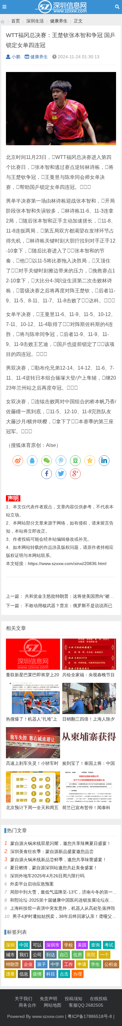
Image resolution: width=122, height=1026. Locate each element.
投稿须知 (73, 998)
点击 (64, 973)
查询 (95, 944)
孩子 (41, 964)
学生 (95, 964)
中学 (55, 964)
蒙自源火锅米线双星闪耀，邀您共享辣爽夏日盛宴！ (60, 843)
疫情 (37, 973)
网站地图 (52, 1005)
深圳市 (52, 944)
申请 (82, 964)
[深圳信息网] (2, 21)
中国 (23, 944)
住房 (77, 954)
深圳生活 (35, 20)
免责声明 (48, 998)
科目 (50, 973)
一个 (104, 954)
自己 (64, 954)
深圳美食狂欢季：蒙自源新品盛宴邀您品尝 (52, 851)
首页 (15, 20)
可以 (37, 944)
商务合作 (27, 1005)
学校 (68, 944)
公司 (37, 954)
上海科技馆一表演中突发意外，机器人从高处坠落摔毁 (62, 908)
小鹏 (16, 56)
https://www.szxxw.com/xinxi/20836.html (67, 563)
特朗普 (12, 964)
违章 (10, 973)
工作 (68, 964)
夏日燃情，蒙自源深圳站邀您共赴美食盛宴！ (54, 867)
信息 (23, 973)
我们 (23, 954)
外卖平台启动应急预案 (32, 883)
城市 (10, 954)
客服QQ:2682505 (86, 1005)
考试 (108, 944)
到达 (50, 954)
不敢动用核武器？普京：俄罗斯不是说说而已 (68, 605)
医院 (91, 954)
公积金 (111, 964)
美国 (82, 944)
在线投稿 (98, 998)
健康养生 (59, 20)
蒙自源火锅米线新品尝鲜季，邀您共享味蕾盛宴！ (58, 859)
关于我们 (23, 998)
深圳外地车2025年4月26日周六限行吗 (47, 875)
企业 (28, 964)
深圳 (10, 944)
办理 (77, 973)
